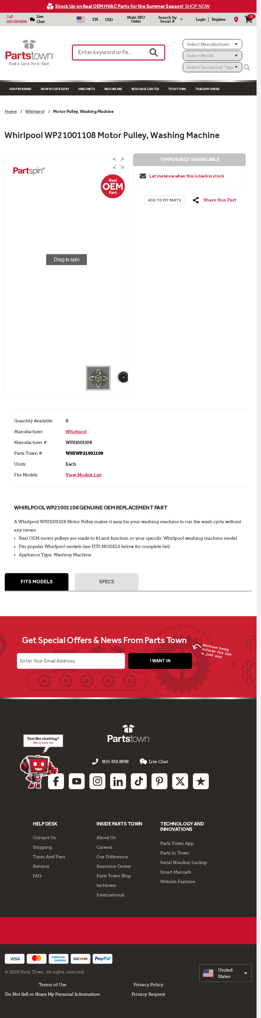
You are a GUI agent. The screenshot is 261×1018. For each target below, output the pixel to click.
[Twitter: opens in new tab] (180, 781)
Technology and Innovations (182, 826)
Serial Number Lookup (183, 862)
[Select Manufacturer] (212, 44)
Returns (41, 866)
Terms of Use (53, 984)
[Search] (247, 67)
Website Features (177, 881)
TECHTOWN (177, 89)
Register (218, 19)
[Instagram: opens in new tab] (97, 781)
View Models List (83, 475)
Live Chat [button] (158, 761)
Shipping (42, 847)
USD (108, 20)
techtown (106, 885)
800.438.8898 (16, 21)
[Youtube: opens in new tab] (77, 781)
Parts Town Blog (113, 875)
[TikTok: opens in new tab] (139, 781)
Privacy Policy (148, 984)
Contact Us (44, 837)
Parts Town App (176, 843)
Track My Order (207, 89)
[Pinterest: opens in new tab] (159, 781)
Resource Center (145, 89)
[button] (118, 163)
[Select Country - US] (80, 19)
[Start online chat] (41, 761)
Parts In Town (174, 852)
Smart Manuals (175, 871)
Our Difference (112, 856)
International (110, 894)
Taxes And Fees (49, 856)
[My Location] (236, 19)
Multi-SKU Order (136, 19)
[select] (225, 973)
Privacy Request (148, 994)
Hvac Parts (86, 89)
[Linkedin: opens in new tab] (118, 781)
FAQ (37, 875)
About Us (106, 837)
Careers (104, 847)
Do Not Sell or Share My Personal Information (52, 994)
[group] (66, 259)
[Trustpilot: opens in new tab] (201, 781)
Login (200, 19)
